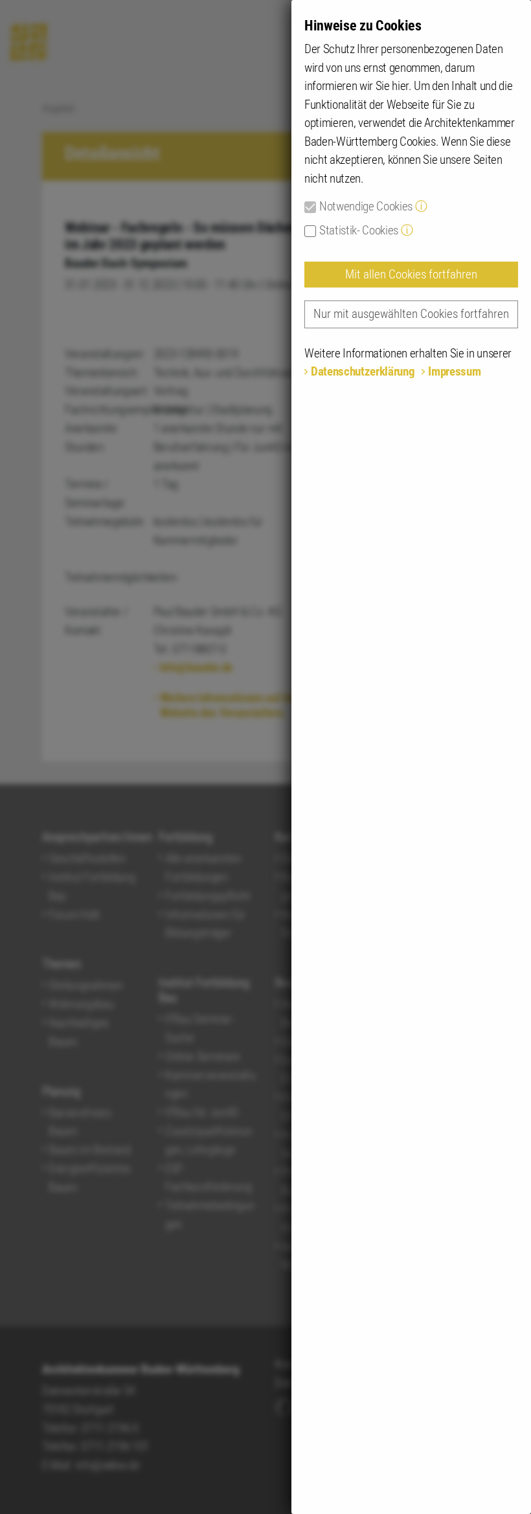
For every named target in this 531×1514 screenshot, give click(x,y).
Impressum (454, 371)
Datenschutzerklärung (362, 371)
